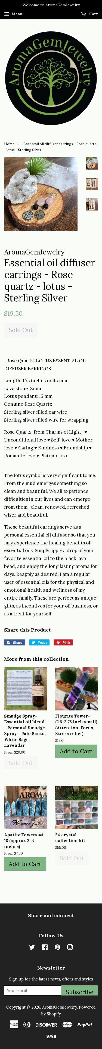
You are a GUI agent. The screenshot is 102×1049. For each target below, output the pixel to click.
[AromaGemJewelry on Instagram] (70, 948)
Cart (93, 13)
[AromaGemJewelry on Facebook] (45, 948)
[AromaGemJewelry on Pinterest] (57, 948)
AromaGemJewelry (59, 1007)
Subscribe (79, 991)
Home (9, 144)
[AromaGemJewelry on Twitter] (32, 948)
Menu (17, 13)
